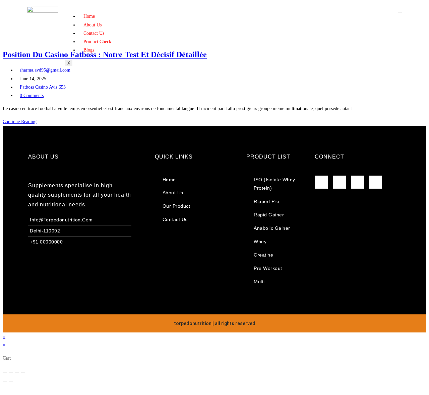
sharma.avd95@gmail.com (45, 70)
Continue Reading (21, 121)
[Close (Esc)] (23, 372)
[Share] (17, 372)
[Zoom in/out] (5, 372)
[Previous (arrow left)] (5, 381)
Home (89, 16)
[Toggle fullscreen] (11, 372)
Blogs (88, 50)
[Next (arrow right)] (11, 381)
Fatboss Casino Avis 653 (43, 87)
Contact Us (93, 33)
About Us (92, 24)
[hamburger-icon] (399, 12)
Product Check (97, 41)
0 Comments (32, 95)
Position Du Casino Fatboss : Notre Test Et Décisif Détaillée (105, 54)
